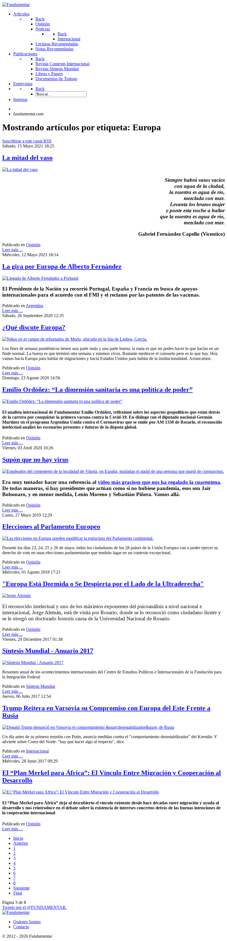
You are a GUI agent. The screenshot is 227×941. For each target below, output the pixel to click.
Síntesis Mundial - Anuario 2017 (47, 650)
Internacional (37, 751)
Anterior (20, 843)
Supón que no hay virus (35, 459)
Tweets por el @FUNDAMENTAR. (34, 907)
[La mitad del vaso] (20, 169)
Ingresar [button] (20, 99)
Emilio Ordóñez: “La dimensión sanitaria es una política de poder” (97, 389)
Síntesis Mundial (40, 686)
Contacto (21, 926)
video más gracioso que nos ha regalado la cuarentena (159, 482)
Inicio (18, 838)
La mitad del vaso (27, 157)
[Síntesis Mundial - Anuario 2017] (32, 662)
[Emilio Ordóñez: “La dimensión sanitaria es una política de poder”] (62, 401)
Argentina (34, 305)
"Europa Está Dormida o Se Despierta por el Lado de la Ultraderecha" (103, 583)
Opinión (33, 244)
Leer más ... (12, 249)
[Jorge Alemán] (16, 595)
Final (17, 893)
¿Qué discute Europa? (33, 327)
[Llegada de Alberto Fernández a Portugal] (40, 278)
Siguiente (21, 888)
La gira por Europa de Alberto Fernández (62, 266)
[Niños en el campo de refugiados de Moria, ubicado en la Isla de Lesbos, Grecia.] (74, 339)
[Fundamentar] (16, 4)
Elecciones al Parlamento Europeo (51, 526)
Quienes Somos (27, 921)
